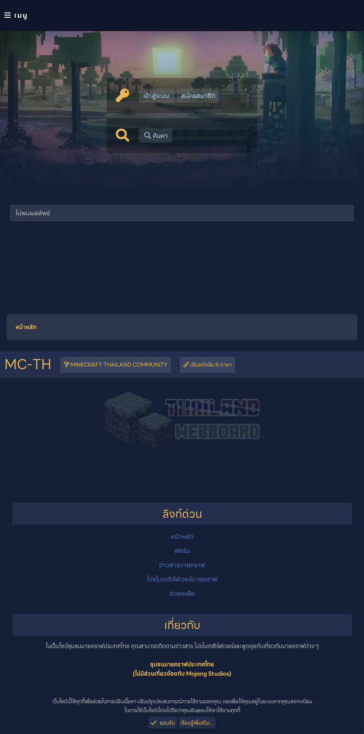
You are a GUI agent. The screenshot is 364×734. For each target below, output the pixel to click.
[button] (182, 15)
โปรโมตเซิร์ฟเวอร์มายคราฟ (182, 579)
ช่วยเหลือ (182, 593)
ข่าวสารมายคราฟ (182, 565)
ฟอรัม (182, 550)
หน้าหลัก (182, 536)
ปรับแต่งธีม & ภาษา (210, 364)
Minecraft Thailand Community (118, 364)
